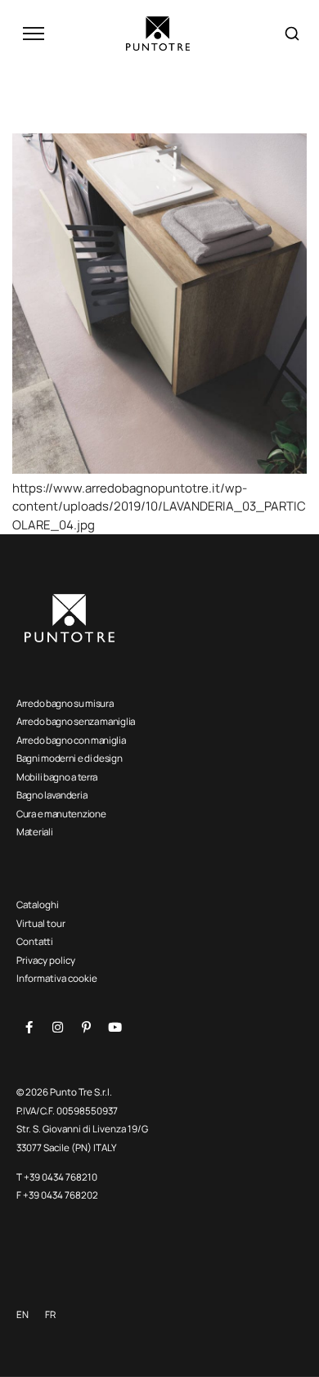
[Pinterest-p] (86, 1027)
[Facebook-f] (28, 1027)
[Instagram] (57, 1027)
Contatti (34, 941)
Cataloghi (37, 904)
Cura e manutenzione (61, 814)
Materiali (34, 832)
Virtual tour (40, 923)
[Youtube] (114, 1027)
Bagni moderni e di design (69, 758)
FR (50, 1314)
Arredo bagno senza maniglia (75, 721)
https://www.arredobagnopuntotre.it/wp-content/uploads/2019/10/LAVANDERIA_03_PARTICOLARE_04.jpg (159, 506)
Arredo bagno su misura (64, 703)
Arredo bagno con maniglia (71, 740)
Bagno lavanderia (51, 795)
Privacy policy (45, 960)
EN (22, 1314)
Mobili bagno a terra (56, 777)
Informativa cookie (56, 978)
